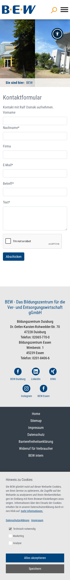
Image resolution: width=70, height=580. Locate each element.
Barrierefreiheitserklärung (36, 441)
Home (36, 414)
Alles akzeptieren (35, 558)
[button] (57, 34)
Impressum (36, 428)
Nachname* (11, 128)
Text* (6, 202)
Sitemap (36, 421)
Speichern (35, 569)
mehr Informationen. (32, 511)
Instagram (26, 396)
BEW (29, 83)
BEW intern (35, 455)
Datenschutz (36, 435)
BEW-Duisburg (17, 379)
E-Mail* (8, 165)
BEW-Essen (44, 396)
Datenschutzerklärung (17, 520)
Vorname (9, 112)
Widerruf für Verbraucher (36, 448)
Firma (7, 146)
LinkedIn (35, 379)
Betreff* (8, 183)
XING (53, 379)
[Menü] (64, 9)
